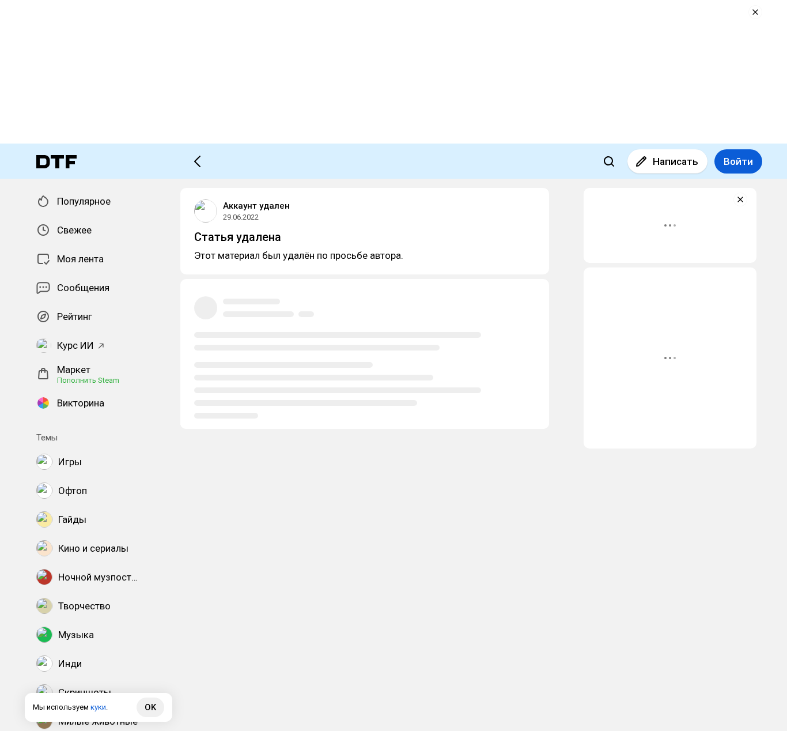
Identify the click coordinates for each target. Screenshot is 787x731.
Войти (738, 161)
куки (98, 707)
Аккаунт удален (256, 206)
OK (150, 707)
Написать (675, 161)
